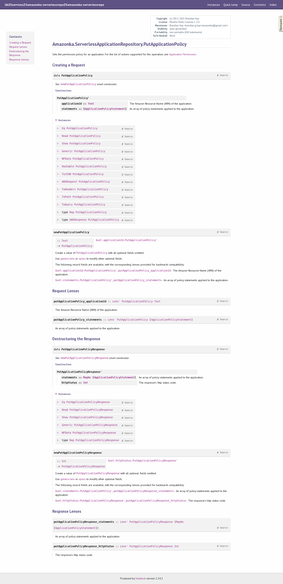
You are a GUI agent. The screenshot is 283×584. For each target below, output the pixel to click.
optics (82, 258)
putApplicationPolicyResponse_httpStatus (156, 500)
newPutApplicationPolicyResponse (84, 357)
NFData (66, 158)
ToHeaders (69, 189)
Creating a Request (20, 42)
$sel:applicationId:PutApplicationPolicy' (126, 240)
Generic (67, 151)
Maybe (87, 377)
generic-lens (67, 258)
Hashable (68, 166)
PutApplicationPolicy (81, 128)
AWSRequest (69, 181)
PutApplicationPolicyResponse (88, 402)
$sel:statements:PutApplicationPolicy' (83, 280)
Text (91, 103)
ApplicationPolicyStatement (105, 108)
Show (65, 143)
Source (245, 5)
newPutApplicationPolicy (78, 84)
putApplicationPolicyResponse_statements (144, 491)
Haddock (141, 578)
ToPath (66, 196)
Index (273, 5)
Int (85, 382)
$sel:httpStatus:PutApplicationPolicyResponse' (143, 460)
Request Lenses (18, 47)
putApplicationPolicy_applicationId (144, 270)
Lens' (116, 301)
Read (65, 135)
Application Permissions (182, 54)
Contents (260, 5)
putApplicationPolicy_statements (138, 280)
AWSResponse (77, 219)
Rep (71, 212)
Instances (213, 5)
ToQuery (67, 204)
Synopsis (277, 15)
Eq (63, 128)
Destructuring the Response (19, 53)
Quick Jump (231, 5)
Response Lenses (19, 59)
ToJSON (66, 174)
